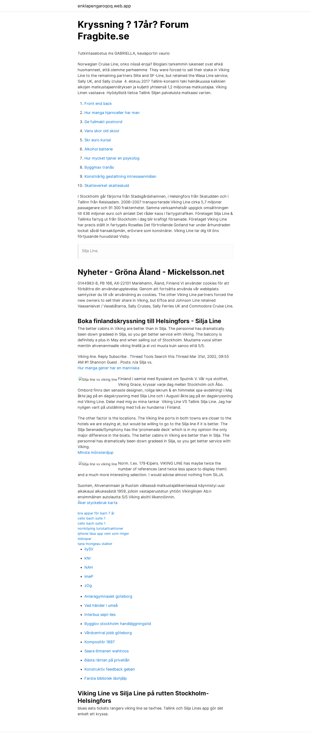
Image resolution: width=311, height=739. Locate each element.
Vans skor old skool (101, 131)
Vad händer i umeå (101, 605)
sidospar (84, 538)
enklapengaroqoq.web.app (104, 6)
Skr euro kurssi (97, 140)
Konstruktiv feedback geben (109, 669)
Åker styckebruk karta (97, 502)
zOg (88, 585)
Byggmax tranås (99, 167)
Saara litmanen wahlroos (106, 651)
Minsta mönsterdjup (95, 452)
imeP (88, 576)
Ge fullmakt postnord (103, 121)
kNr (87, 558)
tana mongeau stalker (95, 544)
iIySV (88, 549)
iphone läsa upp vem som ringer (103, 533)
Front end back (98, 103)
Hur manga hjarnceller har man (112, 112)
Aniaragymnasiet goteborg (108, 596)
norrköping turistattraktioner (100, 528)
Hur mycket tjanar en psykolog (111, 158)
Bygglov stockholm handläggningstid (117, 623)
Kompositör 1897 (99, 642)
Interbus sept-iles (100, 614)
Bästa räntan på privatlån (107, 660)
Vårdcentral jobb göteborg (108, 633)
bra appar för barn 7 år (96, 513)
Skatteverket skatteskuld (106, 185)
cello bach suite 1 (91, 518)
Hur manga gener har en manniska (108, 368)
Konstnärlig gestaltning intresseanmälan (120, 176)
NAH (88, 567)
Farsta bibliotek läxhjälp (105, 678)
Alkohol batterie (98, 149)
